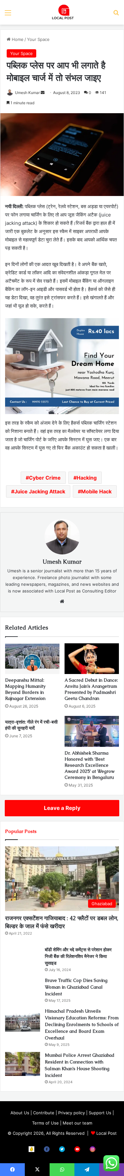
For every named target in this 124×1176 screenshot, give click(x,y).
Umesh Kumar (27, 92)
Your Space (38, 39)
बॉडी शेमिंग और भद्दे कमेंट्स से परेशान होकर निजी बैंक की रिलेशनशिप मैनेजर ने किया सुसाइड (78, 956)
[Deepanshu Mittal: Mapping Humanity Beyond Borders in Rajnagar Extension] (32, 658)
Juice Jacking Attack (39, 491)
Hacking (87, 477)
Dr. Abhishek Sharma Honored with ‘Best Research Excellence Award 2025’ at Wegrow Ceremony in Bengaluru (89, 765)
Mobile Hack (96, 491)
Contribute (43, 1112)
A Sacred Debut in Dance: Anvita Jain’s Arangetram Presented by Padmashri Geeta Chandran (91, 689)
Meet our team (77, 1122)
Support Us (100, 1112)
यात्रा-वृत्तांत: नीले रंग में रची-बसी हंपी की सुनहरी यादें (31, 725)
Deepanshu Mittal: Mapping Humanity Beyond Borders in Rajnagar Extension (25, 689)
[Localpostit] (62, 12)
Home (17, 39)
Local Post (106, 1133)
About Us (19, 1112)
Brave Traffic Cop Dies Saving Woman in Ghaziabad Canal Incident (76, 987)
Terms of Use (45, 1122)
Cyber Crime (45, 477)
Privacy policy (71, 1112)
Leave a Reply (62, 808)
